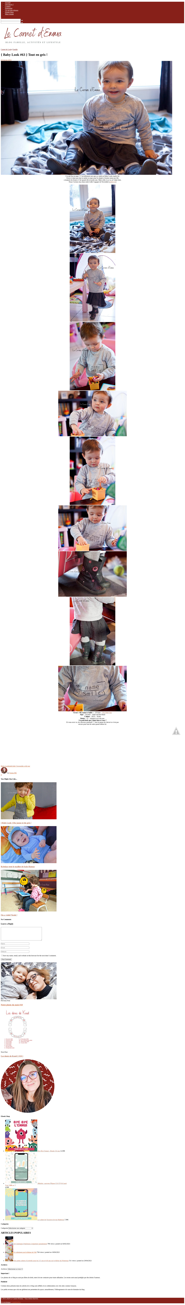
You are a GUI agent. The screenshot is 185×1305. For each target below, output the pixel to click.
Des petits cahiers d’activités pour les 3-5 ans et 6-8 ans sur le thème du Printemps (41, 1261)
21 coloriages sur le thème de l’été (25, 1252)
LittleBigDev (16, 1302)
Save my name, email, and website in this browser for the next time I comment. (29, 956)
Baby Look (5, 766)
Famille (15, 49)
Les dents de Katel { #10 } (12, 1056)
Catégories (4, 1228)
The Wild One (107, 713)
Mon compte (9, 14)
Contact (7, 6)
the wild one (26, 766)
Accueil (7, 3)
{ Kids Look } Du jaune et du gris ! (16, 823)
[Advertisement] (65, 750)
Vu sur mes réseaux (11, 10)
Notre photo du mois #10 (12, 1005)
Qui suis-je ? (9, 4)
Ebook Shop (9, 12)
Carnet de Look (6, 49)
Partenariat (8, 8)
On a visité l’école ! (9, 915)
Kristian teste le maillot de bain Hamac (18, 866)
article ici (113, 182)
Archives (4, 1269)
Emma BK (13, 773)
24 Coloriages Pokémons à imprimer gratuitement (30, 1244)
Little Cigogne (17, 766)
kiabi (10, 766)
